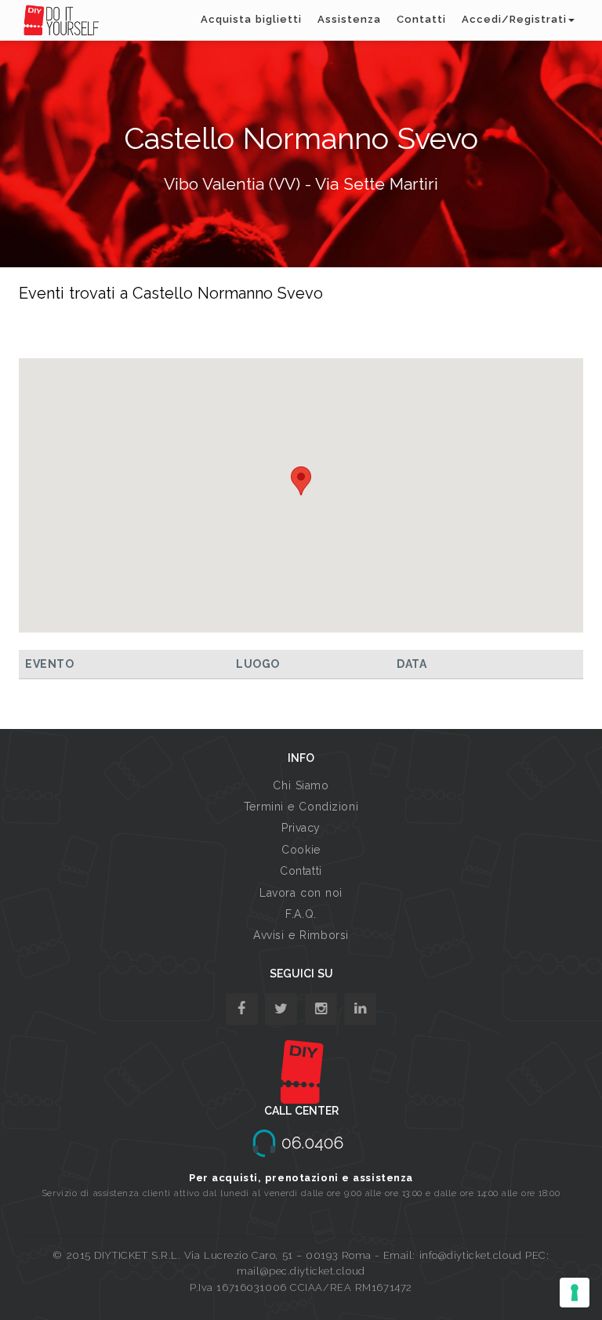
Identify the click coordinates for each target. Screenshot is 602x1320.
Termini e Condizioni (301, 806)
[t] (281, 1009)
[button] (301, 481)
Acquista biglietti (251, 19)
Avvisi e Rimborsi (301, 935)
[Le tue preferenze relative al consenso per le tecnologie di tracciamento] (574, 1292)
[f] (241, 1009)
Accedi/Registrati (514, 19)
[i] (360, 1009)
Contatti (421, 19)
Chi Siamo (300, 785)
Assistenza (349, 19)
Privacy (301, 827)
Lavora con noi (301, 893)
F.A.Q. (300, 914)
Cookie (300, 849)
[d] (321, 1009)
